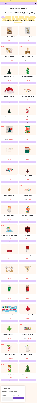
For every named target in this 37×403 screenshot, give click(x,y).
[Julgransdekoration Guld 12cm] (9, 189)
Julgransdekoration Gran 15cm (9, 76)
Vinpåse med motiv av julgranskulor (9, 294)
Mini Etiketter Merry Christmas (9, 155)
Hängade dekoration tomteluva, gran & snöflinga (9, 136)
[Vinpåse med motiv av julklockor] (27, 289)
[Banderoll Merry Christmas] (27, 269)
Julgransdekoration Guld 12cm (9, 195)
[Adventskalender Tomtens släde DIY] (27, 90)
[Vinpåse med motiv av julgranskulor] (9, 289)
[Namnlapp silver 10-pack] (27, 31)
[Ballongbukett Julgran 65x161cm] (27, 70)
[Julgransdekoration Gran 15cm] (9, 70)
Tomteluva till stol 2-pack (28, 255)
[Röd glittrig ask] (27, 229)
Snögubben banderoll (9, 314)
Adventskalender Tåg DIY (28, 195)
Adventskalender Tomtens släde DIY (28, 96)
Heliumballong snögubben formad (9, 354)
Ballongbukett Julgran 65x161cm (27, 76)
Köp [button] (9, 62)
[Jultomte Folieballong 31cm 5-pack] (9, 209)
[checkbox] (3, 395)
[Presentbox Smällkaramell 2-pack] (9, 170)
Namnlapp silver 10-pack (28, 36)
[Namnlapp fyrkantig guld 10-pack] (9, 31)
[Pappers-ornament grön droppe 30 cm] (9, 328)
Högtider (4, 5)
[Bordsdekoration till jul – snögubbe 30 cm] (27, 348)
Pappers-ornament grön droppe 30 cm (9, 334)
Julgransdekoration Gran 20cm (9, 116)
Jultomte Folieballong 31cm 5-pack (9, 215)
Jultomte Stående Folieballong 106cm (28, 215)
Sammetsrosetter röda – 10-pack (9, 255)
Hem (1, 5)
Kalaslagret (18, 3)
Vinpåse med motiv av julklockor (27, 294)
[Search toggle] (33, 3)
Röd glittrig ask (27, 235)
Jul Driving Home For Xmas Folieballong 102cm (9, 235)
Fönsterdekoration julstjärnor (28, 136)
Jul (6, 5)
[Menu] (2, 3)
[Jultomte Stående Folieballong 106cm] (27, 209)
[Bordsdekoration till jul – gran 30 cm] (27, 368)
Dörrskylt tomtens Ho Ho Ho (9, 374)
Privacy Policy (32, 396)
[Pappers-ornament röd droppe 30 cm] (27, 309)
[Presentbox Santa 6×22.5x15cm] (27, 150)
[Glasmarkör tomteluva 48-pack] (9, 90)
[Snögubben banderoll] (9, 309)
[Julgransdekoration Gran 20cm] (9, 110)
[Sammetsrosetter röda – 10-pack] (9, 249)
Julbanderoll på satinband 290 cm (27, 334)
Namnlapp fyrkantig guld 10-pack (9, 36)
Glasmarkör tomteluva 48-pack (9, 96)
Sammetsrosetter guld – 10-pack (27, 56)
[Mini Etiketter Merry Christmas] (9, 150)
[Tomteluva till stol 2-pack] (27, 249)
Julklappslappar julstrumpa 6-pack (27, 116)
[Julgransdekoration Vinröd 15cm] (27, 170)
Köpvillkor (26, 396)
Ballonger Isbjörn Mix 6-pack (9, 56)
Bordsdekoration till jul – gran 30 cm (28, 374)
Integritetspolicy (22, 386)
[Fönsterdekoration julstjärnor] (27, 130)
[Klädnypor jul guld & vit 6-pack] (9, 269)
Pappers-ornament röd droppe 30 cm (28, 314)
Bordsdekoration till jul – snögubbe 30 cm (28, 354)
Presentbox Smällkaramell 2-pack (9, 175)
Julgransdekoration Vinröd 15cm (27, 175)
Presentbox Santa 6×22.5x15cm (28, 155)
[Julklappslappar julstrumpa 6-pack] (27, 110)
